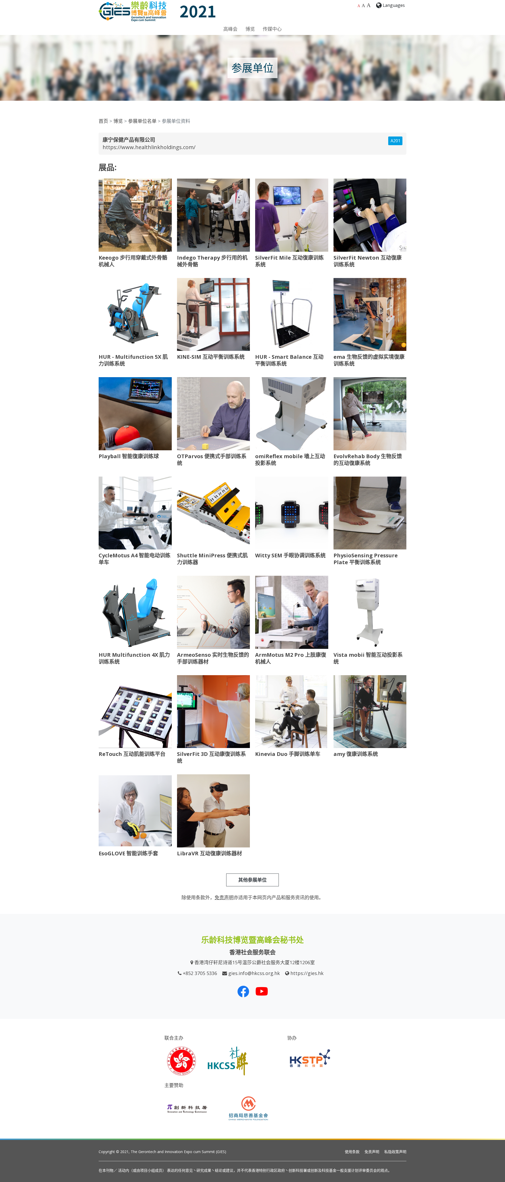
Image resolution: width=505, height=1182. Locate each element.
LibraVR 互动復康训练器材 (209, 853)
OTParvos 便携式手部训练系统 (211, 460)
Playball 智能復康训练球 (129, 456)
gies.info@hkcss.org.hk (254, 973)
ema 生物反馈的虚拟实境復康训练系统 (369, 360)
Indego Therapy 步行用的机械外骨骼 (212, 261)
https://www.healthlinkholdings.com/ (149, 147)
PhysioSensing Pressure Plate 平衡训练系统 (366, 559)
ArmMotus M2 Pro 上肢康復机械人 (290, 658)
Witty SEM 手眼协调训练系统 (290, 555)
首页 (103, 121)
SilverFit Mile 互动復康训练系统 (289, 261)
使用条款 (352, 1151)
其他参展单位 (252, 880)
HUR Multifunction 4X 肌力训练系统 (134, 658)
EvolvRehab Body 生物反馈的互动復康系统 (368, 460)
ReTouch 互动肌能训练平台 (132, 753)
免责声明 (372, 1151)
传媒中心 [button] (272, 29)
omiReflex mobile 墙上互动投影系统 (290, 460)
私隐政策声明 (395, 1151)
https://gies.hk (307, 973)
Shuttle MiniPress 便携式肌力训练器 (212, 559)
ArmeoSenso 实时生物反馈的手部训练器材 (213, 658)
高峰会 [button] (230, 29)
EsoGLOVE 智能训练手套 (128, 853)
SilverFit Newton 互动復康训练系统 (368, 261)
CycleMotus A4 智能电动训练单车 (134, 559)
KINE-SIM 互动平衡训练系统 (211, 356)
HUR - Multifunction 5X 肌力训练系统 (133, 360)
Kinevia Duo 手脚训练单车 (287, 753)
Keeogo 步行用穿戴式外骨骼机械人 (133, 261)
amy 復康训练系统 (356, 753)
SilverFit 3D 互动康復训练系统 (211, 757)
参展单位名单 (142, 121)
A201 (395, 141)
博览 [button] (250, 29)
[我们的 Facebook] (243, 991)
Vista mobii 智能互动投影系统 (368, 658)
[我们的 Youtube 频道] (261, 991)
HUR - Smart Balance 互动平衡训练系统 (289, 360)
